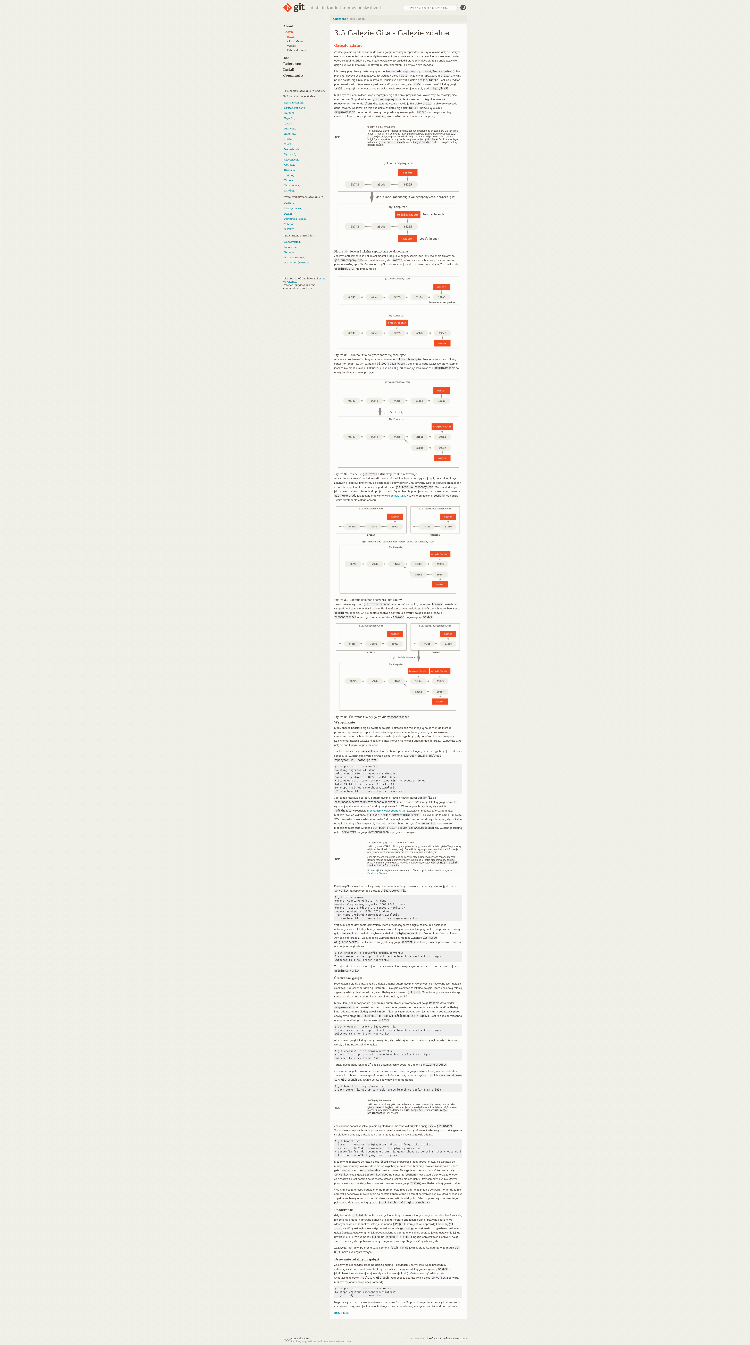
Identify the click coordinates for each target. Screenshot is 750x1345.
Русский (289, 154)
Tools (287, 58)
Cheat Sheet (295, 41)
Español (289, 118)
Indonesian (291, 247)
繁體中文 (289, 229)
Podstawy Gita (396, 495)
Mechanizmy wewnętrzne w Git (386, 810)
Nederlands (291, 149)
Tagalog (289, 175)
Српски (289, 164)
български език (294, 107)
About (288, 26)
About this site (300, 1338)
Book (291, 37)
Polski (288, 213)
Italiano (289, 252)
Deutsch (289, 112)
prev (337, 1312)
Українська (291, 185)
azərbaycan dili (294, 102)
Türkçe (288, 180)
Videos (291, 45)
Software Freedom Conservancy (448, 1338)
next (346, 1312)
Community (293, 75)
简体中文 (289, 190)
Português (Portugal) (297, 262)
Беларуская (292, 241)
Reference (292, 64)
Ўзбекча (289, 224)
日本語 (288, 138)
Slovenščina (291, 159)
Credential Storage (377, 873)
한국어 (288, 144)
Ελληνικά (290, 133)
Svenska (289, 170)
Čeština (289, 203)
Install (288, 69)
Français (289, 128)
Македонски (292, 208)
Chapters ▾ (340, 18)
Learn (288, 32)
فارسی (288, 123)
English (319, 90)
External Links (296, 50)
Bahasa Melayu (294, 257)
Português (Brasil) (295, 218)
